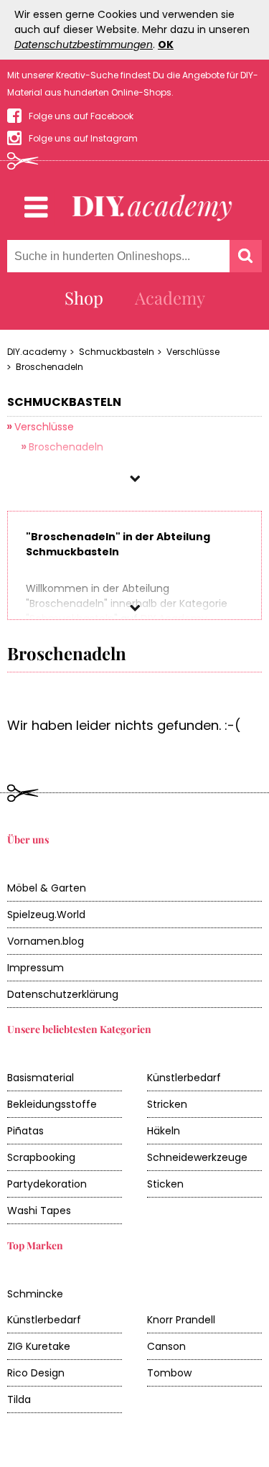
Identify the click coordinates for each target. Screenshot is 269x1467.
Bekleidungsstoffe (52, 1104)
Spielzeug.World (46, 914)
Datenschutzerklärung (62, 994)
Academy (170, 297)
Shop (84, 297)
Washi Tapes (39, 1210)
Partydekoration (47, 1184)
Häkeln (163, 1131)
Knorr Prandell (181, 1320)
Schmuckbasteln (116, 352)
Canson (166, 1346)
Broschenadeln (49, 367)
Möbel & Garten (46, 888)
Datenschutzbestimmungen (83, 44)
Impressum (35, 968)
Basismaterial (40, 1077)
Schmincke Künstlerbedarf (44, 1307)
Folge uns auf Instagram (83, 138)
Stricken (167, 1104)
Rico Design (36, 1373)
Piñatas (25, 1131)
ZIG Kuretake (38, 1346)
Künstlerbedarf (184, 1077)
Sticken (165, 1184)
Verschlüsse (193, 352)
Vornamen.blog (45, 941)
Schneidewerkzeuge (197, 1157)
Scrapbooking (41, 1157)
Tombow (169, 1373)
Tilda (19, 1399)
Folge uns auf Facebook (81, 116)
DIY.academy (37, 352)
